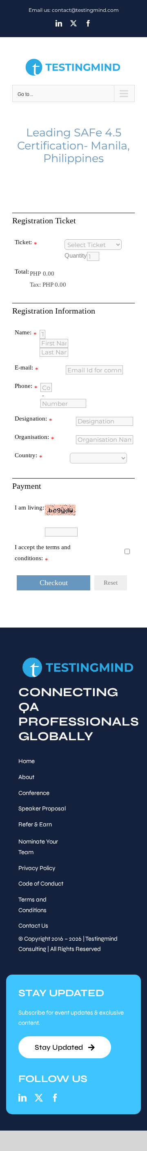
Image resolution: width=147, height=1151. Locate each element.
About (26, 777)
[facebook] (55, 1098)
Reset (111, 582)
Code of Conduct (40, 883)
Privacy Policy (37, 868)
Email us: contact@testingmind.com (74, 10)
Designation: (31, 418)
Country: (26, 455)
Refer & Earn (35, 824)
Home (26, 761)
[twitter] (39, 1098)
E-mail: (24, 367)
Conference (33, 793)
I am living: (29, 507)
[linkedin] (22, 1098)
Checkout (54, 583)
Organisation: (32, 437)
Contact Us (33, 925)
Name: (23, 332)
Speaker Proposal (42, 808)
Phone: (23, 386)
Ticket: (23, 242)
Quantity (76, 255)
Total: (22, 271)
